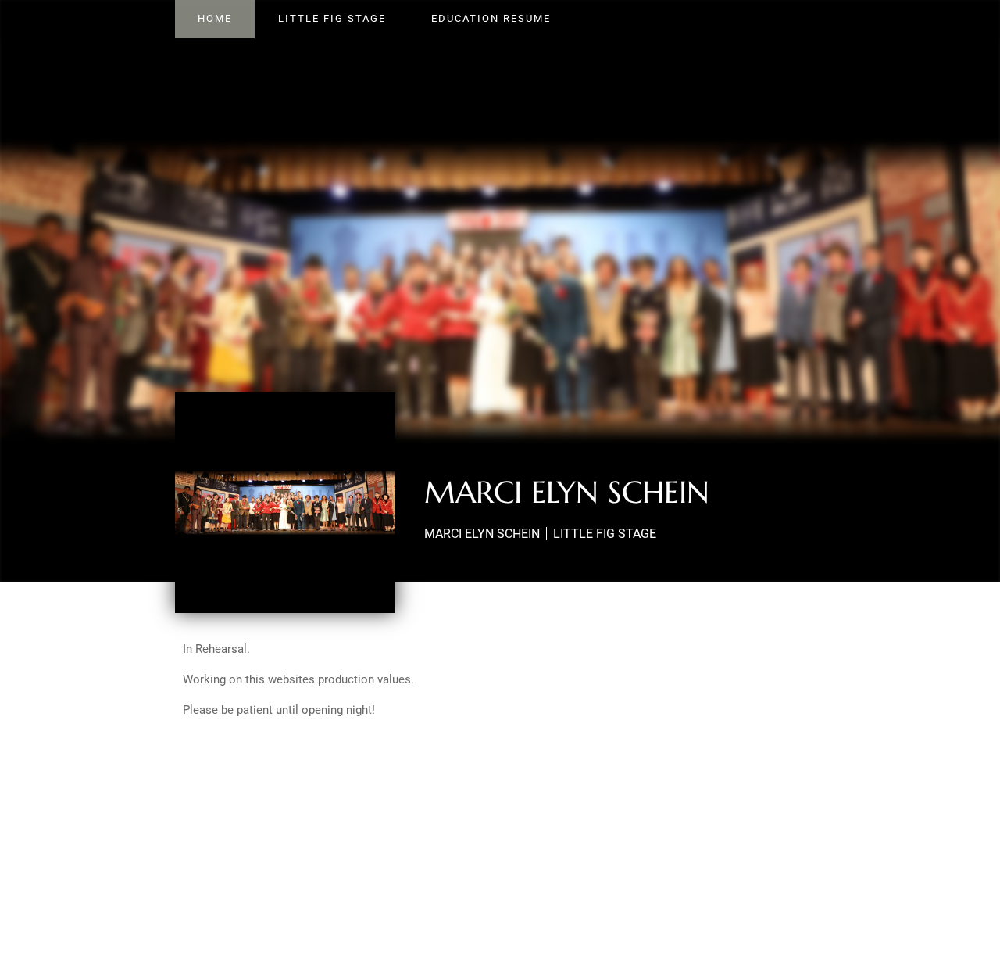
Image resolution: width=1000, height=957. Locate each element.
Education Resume (491, 18)
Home (215, 18)
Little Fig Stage (332, 18)
